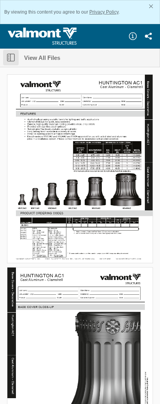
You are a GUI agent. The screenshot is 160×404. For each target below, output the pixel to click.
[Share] (148, 36)
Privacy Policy (103, 12)
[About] (133, 36)
